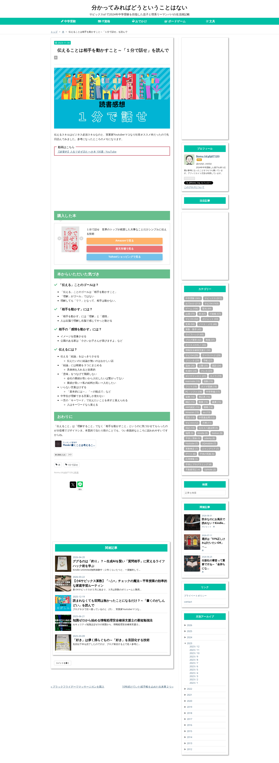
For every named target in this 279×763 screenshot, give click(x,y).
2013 (189, 743)
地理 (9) (189, 433)
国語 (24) (216, 365)
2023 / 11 (194, 649)
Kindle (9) (202, 433)
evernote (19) (193, 381)
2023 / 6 (194, 666)
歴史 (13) (190, 417)
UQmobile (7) (209, 443)
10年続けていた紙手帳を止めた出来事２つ (147, 686)
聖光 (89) (206, 308)
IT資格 (105, 21)
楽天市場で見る (125, 248)
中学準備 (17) (213, 391)
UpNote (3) (210, 469)
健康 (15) (216, 401)
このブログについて (194, 187)
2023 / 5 (194, 669)
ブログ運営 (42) (193, 339)
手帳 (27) (207, 360)
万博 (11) (206, 422)
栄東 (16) (190, 396)
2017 (189, 719)
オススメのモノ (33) (196, 344)
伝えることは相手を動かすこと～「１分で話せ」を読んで (113, 50)
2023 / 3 (194, 676)
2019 (189, 706)
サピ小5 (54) (192, 318)
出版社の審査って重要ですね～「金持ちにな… (213, 564)
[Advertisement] (112, 183)
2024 (189, 637)
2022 (189, 688)
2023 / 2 (194, 679)
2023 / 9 (194, 656)
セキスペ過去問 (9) (208, 427)
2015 (189, 731)
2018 (189, 713)
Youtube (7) (192, 443)
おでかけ (140, 21)
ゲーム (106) (192, 308)
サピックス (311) (213, 298)
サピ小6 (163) (211, 303)
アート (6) (191, 453)
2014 (189, 737)
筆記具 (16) (204, 396)
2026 (189, 625)
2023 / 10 (194, 653)
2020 (189, 700)
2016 (189, 724)
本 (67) (202, 313)
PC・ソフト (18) (194, 391)
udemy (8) (209, 438)
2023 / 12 (194, 646)
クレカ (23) (206, 370)
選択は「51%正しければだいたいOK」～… (213, 543)
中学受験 (69, 21)
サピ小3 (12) (192, 422)
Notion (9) (217, 433)
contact (188, 601)
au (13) (206, 412)
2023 (189, 643)
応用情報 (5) (192, 458)
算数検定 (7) (192, 448)
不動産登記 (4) (193, 469)
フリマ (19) (191, 386)
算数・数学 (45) (193, 329)
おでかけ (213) (193, 303)
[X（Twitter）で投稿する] (73, 484)
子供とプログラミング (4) (198, 464)
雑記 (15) (190, 401)
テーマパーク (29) (211, 355)
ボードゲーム (176, 21)
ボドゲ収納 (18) (209, 386)
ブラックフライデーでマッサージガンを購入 (77, 686)
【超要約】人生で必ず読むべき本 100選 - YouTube (86, 151)
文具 (211, 21)
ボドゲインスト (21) (196, 375)
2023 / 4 (194, 672)
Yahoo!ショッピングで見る (124, 256)
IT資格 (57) (215, 313)
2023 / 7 (194, 662)
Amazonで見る (124, 240)
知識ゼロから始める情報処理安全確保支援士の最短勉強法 (113, 620)
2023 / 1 (194, 682)
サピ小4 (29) (192, 355)
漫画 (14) (208, 407)
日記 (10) (190, 427)
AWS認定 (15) (192, 407)
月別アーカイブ (205, 616)
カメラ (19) (215, 375)
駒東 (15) (203, 401)
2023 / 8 (194, 659)
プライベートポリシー (195, 595)
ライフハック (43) (195, 334)
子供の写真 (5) (207, 453)
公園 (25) (203, 365)
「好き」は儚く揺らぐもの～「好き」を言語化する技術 (111, 640)
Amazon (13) (192, 412)
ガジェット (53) (210, 318)
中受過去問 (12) (207, 417)
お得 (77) (190, 313)
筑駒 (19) (208, 381)
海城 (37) (210, 339)
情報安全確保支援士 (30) (198, 350)
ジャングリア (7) (210, 448)
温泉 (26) (190, 365)
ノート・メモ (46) (208, 324)
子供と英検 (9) (193, 438)
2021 (189, 694)
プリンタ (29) (192, 360)
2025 (189, 631)
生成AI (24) (191, 370)
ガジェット (207, 526)
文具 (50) (190, 324)
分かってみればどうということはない (139, 7)
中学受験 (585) (193, 298)
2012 (189, 749)
